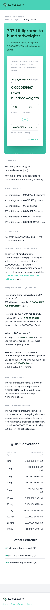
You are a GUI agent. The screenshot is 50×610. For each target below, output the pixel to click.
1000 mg (11, 529)
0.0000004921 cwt (34, 504)
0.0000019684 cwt (34, 516)
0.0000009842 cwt (33, 510)
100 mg (10, 516)
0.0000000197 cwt (34, 461)
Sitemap (30, 604)
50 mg (10, 510)
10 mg (10, 498)
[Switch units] (25, 119)
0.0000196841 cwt (34, 529)
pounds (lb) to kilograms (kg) (20, 555)
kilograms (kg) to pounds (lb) (20, 548)
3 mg (9, 476)
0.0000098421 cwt (34, 522)
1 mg (9, 461)
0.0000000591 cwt (34, 476)
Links (5, 604)
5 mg (9, 490)
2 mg (9, 468)
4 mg (9, 482)
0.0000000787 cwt (34, 482)
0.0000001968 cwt (34, 498)
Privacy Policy (17, 604)
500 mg (10, 522)
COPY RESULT (31, 139)
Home (8, 17)
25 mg (10, 504)
